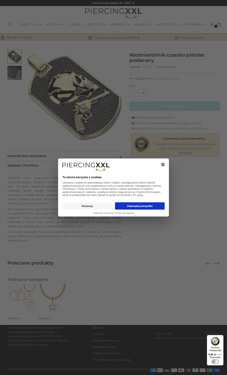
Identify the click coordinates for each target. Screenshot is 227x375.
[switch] (215, 361)
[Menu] (221, 337)
